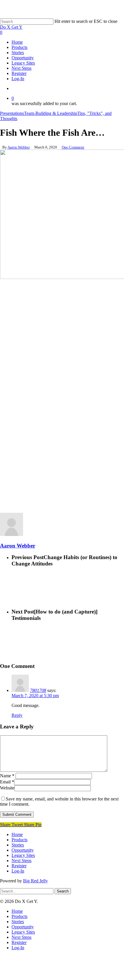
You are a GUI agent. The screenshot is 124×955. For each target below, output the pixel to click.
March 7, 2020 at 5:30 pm (35, 695)
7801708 (38, 690)
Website (7, 787)
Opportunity (23, 850)
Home (17, 834)
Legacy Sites (23, 855)
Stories (18, 844)
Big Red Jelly (35, 880)
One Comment (73, 147)
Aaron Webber (18, 147)
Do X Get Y (11, 27)
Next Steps (21, 860)
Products (19, 839)
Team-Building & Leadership (50, 113)
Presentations (12, 113)
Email (7, 781)
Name (7, 775)
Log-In (18, 870)
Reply (17, 715)
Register (19, 865)
